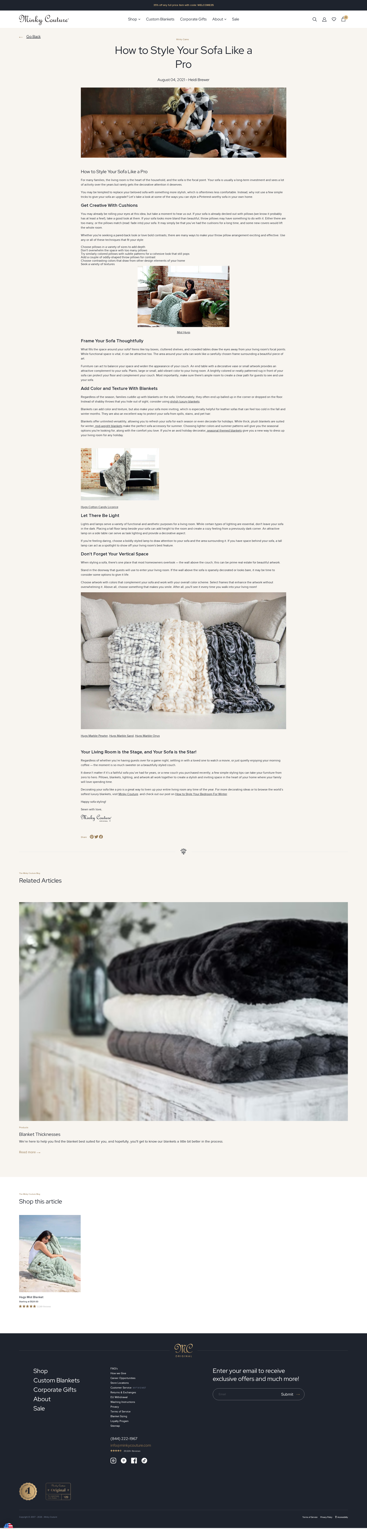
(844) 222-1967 (123, 1438)
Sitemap (115, 1425)
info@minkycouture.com (130, 1445)
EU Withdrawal (118, 1397)
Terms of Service (120, 1411)
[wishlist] (334, 19)
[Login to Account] (324, 19)
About (42, 1399)
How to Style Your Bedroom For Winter (201, 794)
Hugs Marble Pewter (94, 736)
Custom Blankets (56, 1380)
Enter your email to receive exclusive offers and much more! (256, 1375)
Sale (39, 1408)
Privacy (114, 1406)
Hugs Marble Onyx (147, 736)
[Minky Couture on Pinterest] (124, 1460)
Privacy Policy (326, 1517)
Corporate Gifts (54, 1389)
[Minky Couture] (44, 20)
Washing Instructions (122, 1402)
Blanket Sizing (118, 1416)
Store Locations (119, 1382)
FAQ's (114, 1368)
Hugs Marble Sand (121, 736)
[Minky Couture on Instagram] (113, 1460)
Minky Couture (128, 794)
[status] (343, 19)
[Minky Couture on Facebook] (134, 1460)
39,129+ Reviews (132, 1451)
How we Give (118, 1373)
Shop (40, 1371)
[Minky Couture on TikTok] (144, 1460)
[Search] (315, 19)
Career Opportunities (123, 1378)
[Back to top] (183, 1350)
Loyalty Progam (119, 1421)
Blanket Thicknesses (39, 1134)
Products (23, 1127)
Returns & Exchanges (123, 1392)
